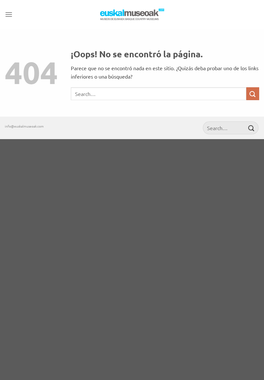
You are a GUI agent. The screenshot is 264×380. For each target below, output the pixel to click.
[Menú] (9, 14)
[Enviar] (252, 93)
